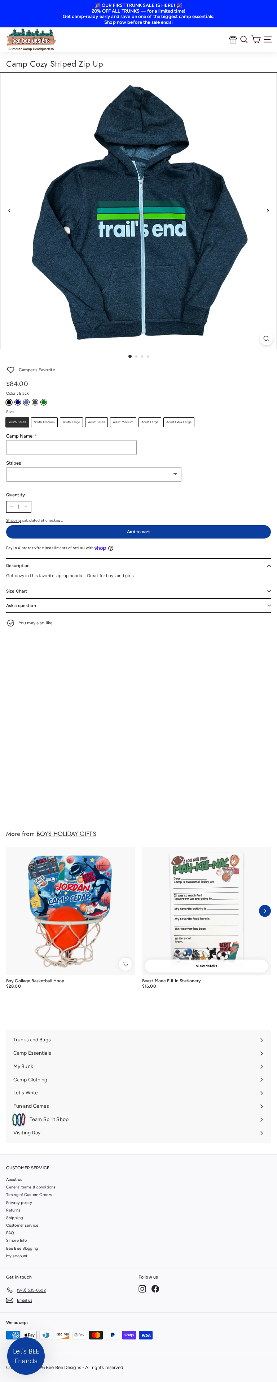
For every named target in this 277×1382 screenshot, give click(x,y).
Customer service (22, 1225)
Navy (18, 402)
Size (10, 411)
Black (9, 402)
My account (16, 1256)
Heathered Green (44, 402)
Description (18, 565)
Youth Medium (44, 422)
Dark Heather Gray (35, 402)
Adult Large (149, 422)
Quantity (15, 494)
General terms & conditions (30, 1187)
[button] (26, 1356)
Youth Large (71, 422)
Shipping (13, 520)
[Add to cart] (125, 964)
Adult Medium (123, 422)
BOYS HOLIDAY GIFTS (66, 833)
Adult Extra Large (179, 422)
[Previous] (10, 211)
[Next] (267, 211)
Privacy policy (19, 1202)
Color (17, 393)
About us (14, 1179)
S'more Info (16, 1240)
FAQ (10, 1233)
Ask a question (21, 605)
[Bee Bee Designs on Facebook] (155, 1289)
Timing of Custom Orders (29, 1194)
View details (206, 966)
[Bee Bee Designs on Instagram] (142, 1289)
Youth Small (17, 422)
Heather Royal (26, 402)
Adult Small (96, 422)
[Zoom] (266, 338)
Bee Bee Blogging (22, 1248)
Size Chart (16, 591)
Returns (13, 1210)
